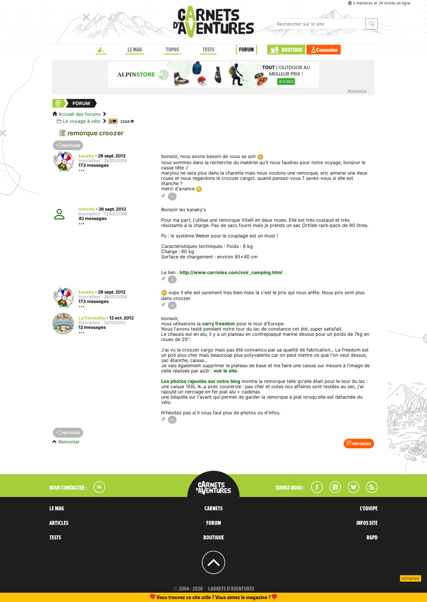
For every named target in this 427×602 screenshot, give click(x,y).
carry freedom (218, 323)
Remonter (69, 442)
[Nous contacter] (96, 491)
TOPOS (172, 50)
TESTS (208, 50)
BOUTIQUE (292, 50)
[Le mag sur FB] (314, 491)
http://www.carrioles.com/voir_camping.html (231, 272)
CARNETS (213, 509)
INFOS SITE (367, 523)
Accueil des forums (79, 114)
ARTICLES (58, 523)
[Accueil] (101, 49)
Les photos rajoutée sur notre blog (200, 381)
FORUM (246, 50)
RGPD (372, 538)
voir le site (225, 371)
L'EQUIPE (369, 509)
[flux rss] (369, 491)
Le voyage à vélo (82, 121)
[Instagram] (333, 491)
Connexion (327, 50)
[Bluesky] (350, 491)
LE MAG (135, 50)
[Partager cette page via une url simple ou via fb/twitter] (172, 196)
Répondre (361, 444)
